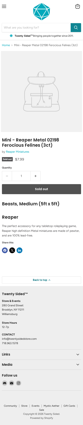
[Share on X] (12, 250)
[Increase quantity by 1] (36, 176)
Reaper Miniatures (17, 151)
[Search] (76, 27)
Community (10, 405)
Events (35, 405)
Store (24, 405)
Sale (41, 409)
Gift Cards (69, 405)
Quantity (7, 167)
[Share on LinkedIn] (19, 250)
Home (6, 45)
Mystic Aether (51, 405)
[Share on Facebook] (5, 250)
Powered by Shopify (41, 418)
